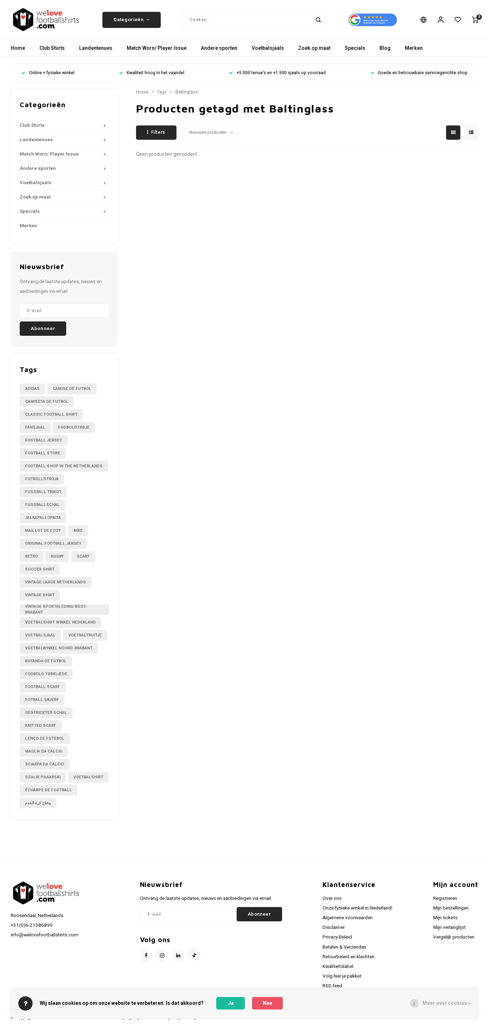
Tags (162, 92)
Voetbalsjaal (40, 635)
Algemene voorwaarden (348, 917)
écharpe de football (48, 790)
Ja (231, 1003)
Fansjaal (35, 427)
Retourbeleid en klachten (348, 956)
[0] (475, 19)
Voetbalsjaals (268, 48)
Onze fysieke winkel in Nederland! (357, 908)
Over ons (332, 898)
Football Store (42, 453)
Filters (158, 132)
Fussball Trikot (43, 492)
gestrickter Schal (46, 713)
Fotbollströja (42, 479)
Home (18, 48)
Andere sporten (219, 48)
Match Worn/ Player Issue (157, 48)
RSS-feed (332, 985)
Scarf (83, 556)
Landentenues (95, 48)
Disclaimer (334, 927)
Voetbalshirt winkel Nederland (60, 622)
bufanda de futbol (46, 661)
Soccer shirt (39, 569)
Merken (414, 48)
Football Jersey (43, 440)
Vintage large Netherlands (55, 582)
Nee (267, 1003)
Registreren (445, 898)
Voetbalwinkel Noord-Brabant (58, 648)
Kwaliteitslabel (338, 966)
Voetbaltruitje (85, 635)
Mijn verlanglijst (449, 927)
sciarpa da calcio (44, 764)
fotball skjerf (42, 700)
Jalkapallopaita (43, 518)
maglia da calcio (43, 751)
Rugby (57, 556)
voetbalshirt (88, 777)
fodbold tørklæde (46, 674)
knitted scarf (40, 725)
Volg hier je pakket (342, 976)
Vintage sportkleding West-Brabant (56, 609)
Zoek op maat (314, 48)
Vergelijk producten (453, 937)
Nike (78, 531)
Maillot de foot (43, 531)
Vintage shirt (39, 595)
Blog (385, 48)
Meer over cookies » (446, 1003)
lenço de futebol (44, 738)
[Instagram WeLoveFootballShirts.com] (162, 955)
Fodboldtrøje (73, 427)
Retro (31, 556)
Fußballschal (42, 505)
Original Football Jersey (53, 543)
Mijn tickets (445, 917)
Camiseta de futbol (46, 402)
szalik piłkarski (42, 777)
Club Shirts (52, 48)
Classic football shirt (51, 414)
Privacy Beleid (337, 937)
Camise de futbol (72, 389)
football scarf (42, 687)
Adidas (32, 389)
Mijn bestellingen (451, 908)
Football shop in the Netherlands (64, 466)
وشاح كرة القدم (38, 803)
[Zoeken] (318, 20)
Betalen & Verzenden (344, 947)
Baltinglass (186, 92)
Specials (355, 48)
